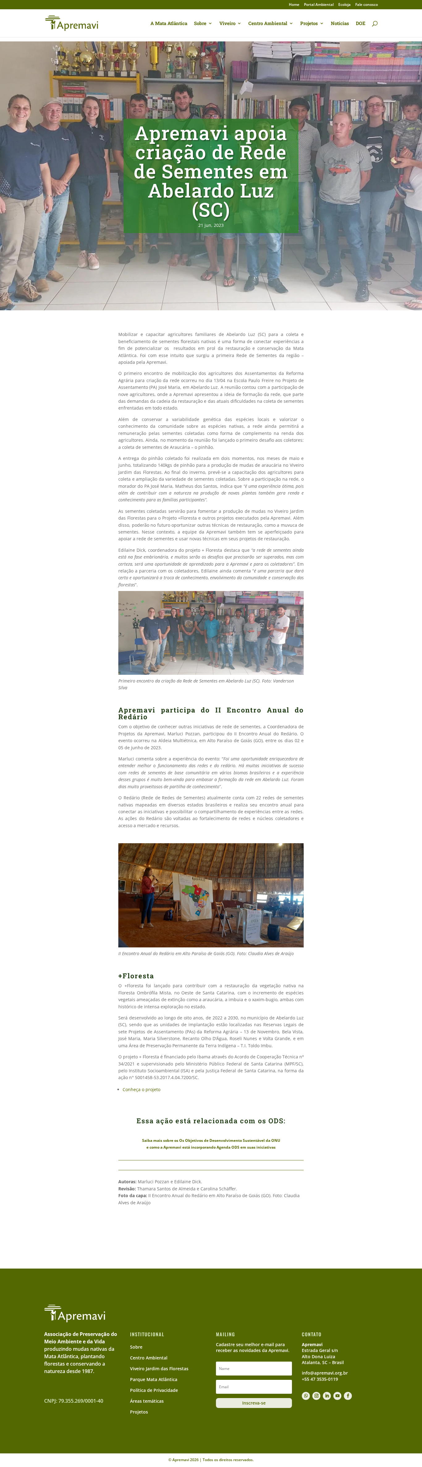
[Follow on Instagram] (316, 1396)
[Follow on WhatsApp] (306, 1396)
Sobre (200, 23)
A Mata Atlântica (168, 23)
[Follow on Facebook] (348, 1396)
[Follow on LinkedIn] (327, 1396)
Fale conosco (366, 5)
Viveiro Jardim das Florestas (159, 1368)
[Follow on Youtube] (337, 1396)
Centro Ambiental (267, 23)
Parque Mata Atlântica (153, 1379)
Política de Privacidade (154, 1390)
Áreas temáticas (147, 1401)
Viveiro (227, 23)
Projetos (309, 23)
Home (294, 5)
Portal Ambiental (319, 5)
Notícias (340, 23)
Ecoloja (344, 5)
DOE (360, 23)
